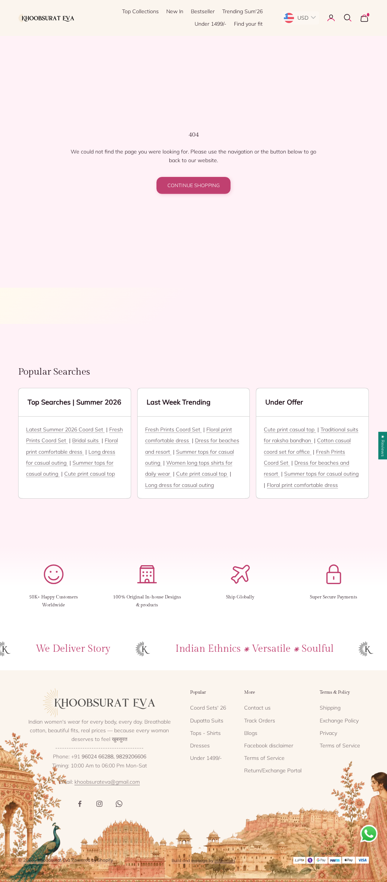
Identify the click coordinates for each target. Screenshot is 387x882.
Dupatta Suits (206, 720)
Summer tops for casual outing (321, 473)
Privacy (328, 733)
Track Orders (259, 720)
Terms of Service (264, 758)
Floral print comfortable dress (302, 485)
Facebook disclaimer (268, 745)
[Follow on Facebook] (80, 804)
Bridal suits (86, 440)
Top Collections (140, 11)
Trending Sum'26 (242, 11)
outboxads (225, 860)
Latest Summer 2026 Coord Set (65, 429)
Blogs (250, 733)
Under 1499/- (210, 23)
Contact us (257, 707)
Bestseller (203, 11)
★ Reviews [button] (382, 445)
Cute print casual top (89, 473)
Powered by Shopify (92, 860)
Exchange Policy (339, 720)
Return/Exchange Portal (273, 770)
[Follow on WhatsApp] (119, 804)
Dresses (200, 745)
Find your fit (248, 23)
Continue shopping (193, 185)
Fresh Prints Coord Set (173, 429)
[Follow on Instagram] (99, 804)
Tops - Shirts (205, 733)
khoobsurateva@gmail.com (107, 781)
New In (174, 11)
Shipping (330, 707)
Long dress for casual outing (179, 485)
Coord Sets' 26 (208, 707)
